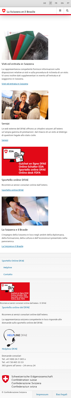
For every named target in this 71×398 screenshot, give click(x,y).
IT (51, 3)
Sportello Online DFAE (13, 260)
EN (62, 3)
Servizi (5, 140)
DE (44, 3)
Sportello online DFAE (13, 190)
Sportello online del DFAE (16, 307)
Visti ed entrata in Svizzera (15, 83)
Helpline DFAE (10, 348)
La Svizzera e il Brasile (12, 246)
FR (56, 3)
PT (68, 3)
